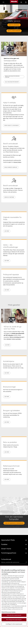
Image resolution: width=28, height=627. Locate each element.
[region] (14, 596)
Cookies (13, 612)
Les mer (6, 231)
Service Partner (9, 197)
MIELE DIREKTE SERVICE (10, 167)
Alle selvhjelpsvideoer (12, 81)
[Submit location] (26, 562)
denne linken (17, 162)
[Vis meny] (3, 2)
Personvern (8, 612)
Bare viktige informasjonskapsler (14, 619)
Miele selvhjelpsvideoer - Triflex (12, 77)
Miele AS (4, 612)
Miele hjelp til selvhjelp (11, 125)
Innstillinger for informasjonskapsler (14, 624)
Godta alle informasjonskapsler (14, 615)
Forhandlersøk (6, 559)
